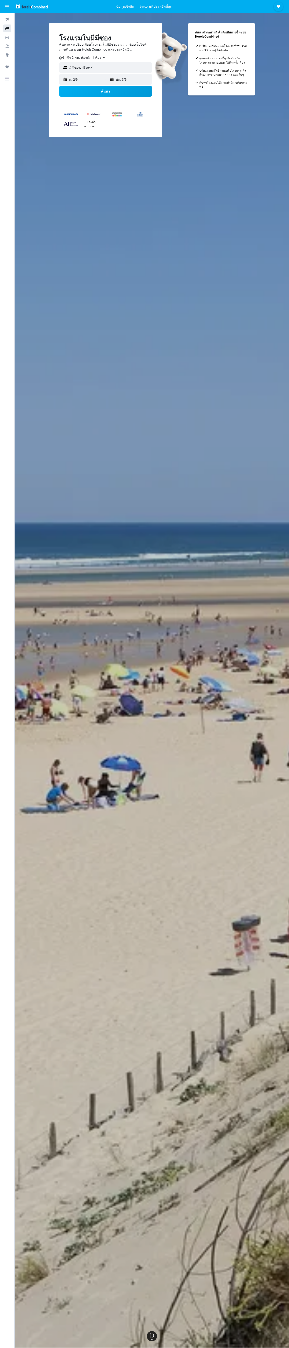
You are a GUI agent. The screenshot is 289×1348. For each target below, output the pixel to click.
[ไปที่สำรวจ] (7, 55)
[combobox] (82, 57)
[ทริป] (7, 67)
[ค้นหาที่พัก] (7, 28)
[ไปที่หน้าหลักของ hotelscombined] (31, 6)
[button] (7, 6)
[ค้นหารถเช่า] (7, 37)
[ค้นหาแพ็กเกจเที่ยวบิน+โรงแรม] (7, 46)
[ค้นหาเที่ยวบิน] (7, 19)
